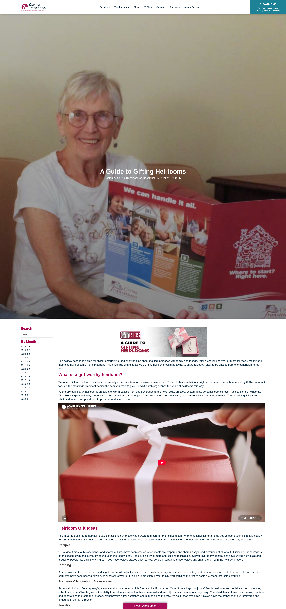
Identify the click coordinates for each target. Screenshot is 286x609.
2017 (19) (25, 380)
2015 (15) (25, 387)
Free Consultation (145, 606)
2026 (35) (25, 346)
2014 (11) (25, 391)
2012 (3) (25, 399)
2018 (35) (25, 376)
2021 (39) (25, 365)
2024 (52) (25, 354)
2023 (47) (25, 357)
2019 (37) (25, 372)
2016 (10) (25, 384)
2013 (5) (25, 395)
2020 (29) (25, 369)
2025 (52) (25, 350)
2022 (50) (25, 361)
